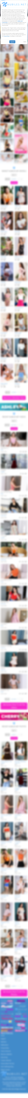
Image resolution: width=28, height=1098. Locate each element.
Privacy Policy (6, 36)
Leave (24, 41)
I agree (12, 42)
